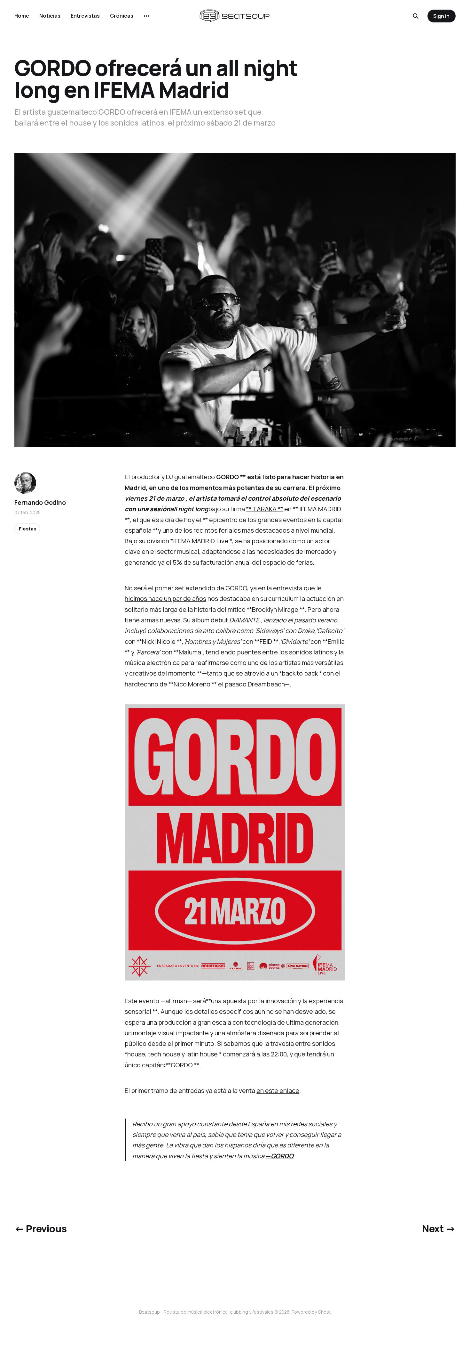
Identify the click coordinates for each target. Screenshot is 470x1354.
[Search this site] (415, 16)
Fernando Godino (40, 502)
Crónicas (121, 15)
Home (21, 15)
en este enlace (277, 1090)
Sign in (441, 16)
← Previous (40, 1228)
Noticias (49, 15)
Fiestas (27, 528)
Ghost (324, 1312)
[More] (146, 16)
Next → (438, 1228)
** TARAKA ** (264, 509)
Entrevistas (85, 15)
